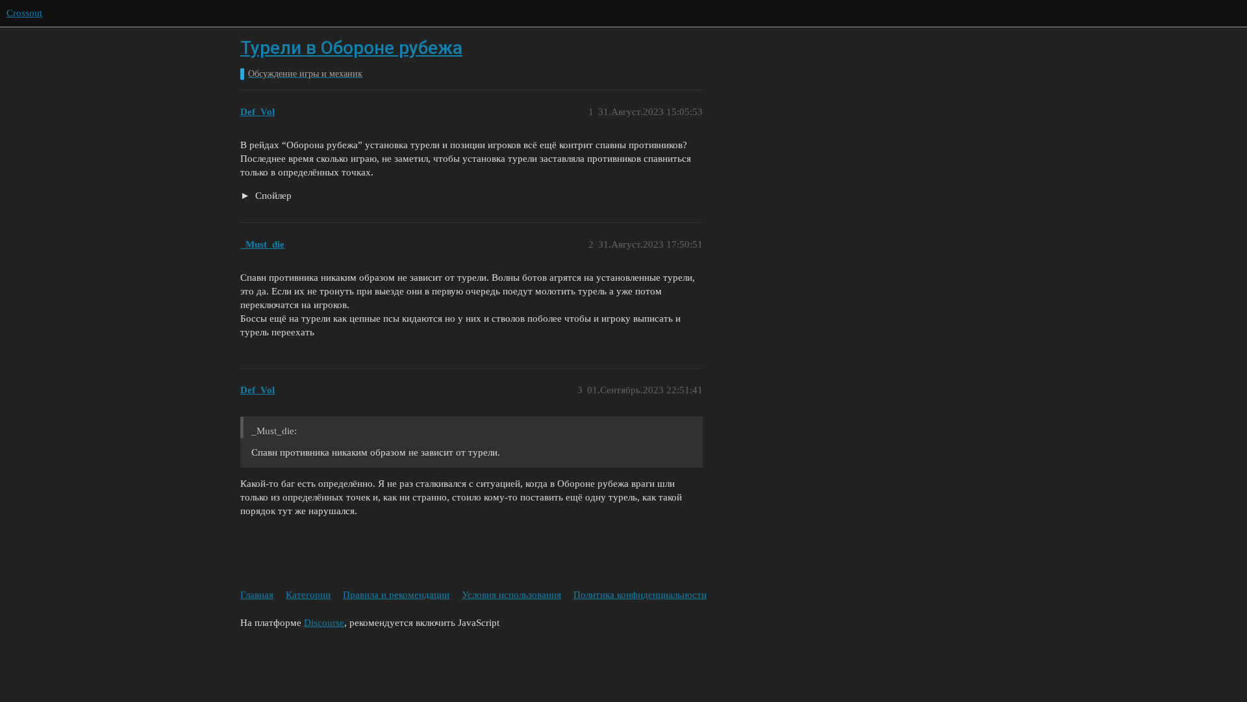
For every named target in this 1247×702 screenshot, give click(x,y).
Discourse (324, 623)
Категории (308, 595)
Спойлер (272, 195)
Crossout (24, 13)
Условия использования (511, 595)
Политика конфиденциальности (640, 595)
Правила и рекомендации (396, 595)
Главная (256, 595)
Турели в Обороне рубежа (351, 47)
